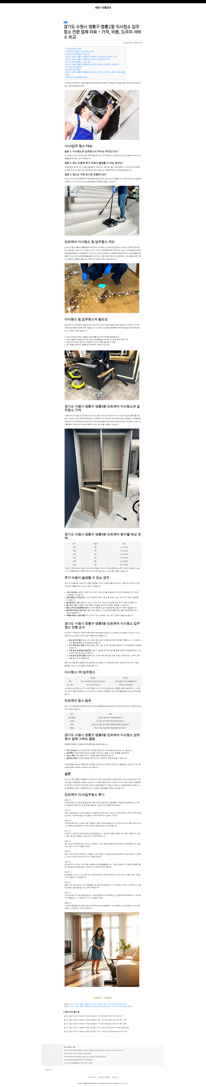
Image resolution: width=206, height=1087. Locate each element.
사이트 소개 (92, 1077)
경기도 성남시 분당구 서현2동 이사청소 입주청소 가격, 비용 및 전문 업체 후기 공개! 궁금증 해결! (96, 1027)
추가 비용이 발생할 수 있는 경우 (78, 62)
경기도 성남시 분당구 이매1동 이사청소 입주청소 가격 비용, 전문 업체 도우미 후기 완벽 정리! (95, 1024)
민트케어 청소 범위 (73, 69)
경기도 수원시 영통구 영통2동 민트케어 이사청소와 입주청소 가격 (91, 56)
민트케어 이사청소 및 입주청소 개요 (80, 51)
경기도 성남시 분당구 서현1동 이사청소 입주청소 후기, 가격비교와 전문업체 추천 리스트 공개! (95, 1031)
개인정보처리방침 (104, 1077)
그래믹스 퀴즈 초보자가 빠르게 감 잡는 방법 (77, 1053)
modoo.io (125, 1083)
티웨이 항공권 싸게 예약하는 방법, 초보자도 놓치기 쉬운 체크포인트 (85, 1056)
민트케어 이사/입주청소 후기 (77, 77)
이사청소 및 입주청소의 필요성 (78, 54)
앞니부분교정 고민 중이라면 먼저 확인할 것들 (78, 1060)
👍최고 (97, 998)
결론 (67, 75)
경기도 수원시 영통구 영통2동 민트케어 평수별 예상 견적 (88, 59)
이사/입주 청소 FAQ (73, 49)
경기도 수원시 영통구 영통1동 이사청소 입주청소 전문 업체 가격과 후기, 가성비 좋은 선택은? (101, 1006)
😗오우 (108, 998)
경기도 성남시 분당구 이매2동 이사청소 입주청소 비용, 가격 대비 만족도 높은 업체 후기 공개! (95, 1020)
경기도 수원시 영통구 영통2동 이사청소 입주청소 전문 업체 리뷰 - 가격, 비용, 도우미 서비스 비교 (93, 1050)
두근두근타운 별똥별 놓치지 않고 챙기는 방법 (78, 1063)
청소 (65, 22)
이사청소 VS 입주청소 (74, 67)
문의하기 (115, 1077)
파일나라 (48, 1070)
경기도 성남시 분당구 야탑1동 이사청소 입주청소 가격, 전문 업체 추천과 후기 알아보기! (93, 1016)
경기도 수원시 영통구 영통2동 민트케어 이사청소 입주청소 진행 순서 (92, 64)
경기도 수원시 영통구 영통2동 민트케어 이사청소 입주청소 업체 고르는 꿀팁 (95, 72)
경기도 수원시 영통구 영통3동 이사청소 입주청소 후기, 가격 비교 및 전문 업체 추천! (98, 1004)
